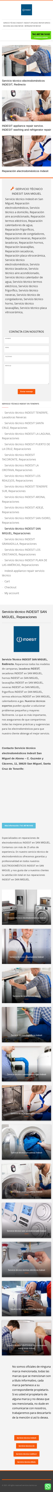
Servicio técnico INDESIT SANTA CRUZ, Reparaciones (23, 425)
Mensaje (8, 365)
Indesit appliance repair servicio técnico (23, 573)
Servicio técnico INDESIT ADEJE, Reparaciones (23, 510)
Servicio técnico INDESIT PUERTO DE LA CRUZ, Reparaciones (26, 446)
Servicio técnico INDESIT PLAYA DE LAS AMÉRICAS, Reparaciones (24, 562)
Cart (7, 581)
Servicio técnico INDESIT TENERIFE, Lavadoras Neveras (25, 415)
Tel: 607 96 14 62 (41, 34)
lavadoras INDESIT (29, 668)
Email (7, 347)
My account (12, 593)
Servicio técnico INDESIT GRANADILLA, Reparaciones (19, 541)
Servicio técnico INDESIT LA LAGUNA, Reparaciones (26, 436)
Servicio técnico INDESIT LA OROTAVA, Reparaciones (20, 468)
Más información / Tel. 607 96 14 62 (19, 825)
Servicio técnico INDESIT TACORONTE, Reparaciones (19, 457)
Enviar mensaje (26, 392)
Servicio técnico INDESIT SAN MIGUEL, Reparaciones (21, 531)
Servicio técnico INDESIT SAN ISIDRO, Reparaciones (26, 520)
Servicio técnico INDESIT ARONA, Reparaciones (23, 499)
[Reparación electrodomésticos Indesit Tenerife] (26, 151)
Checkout (10, 587)
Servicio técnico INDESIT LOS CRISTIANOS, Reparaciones (21, 552)
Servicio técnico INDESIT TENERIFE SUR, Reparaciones (25, 489)
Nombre (8, 338)
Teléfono (8, 356)
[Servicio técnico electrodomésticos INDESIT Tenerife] (26, 60)
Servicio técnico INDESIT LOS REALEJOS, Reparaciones (21, 478)
